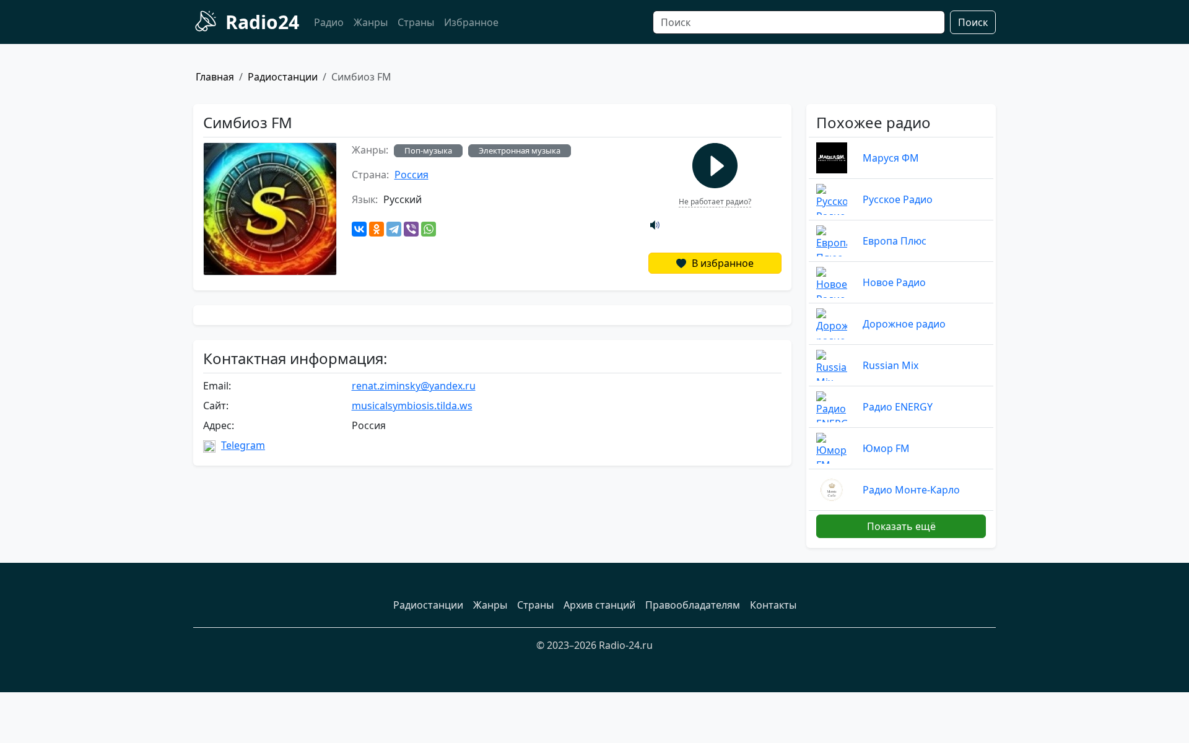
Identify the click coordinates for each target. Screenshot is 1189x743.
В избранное (721, 263)
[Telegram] (393, 229)
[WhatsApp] (428, 229)
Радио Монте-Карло (911, 490)
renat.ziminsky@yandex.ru (414, 386)
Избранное (471, 22)
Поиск (973, 22)
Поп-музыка (428, 150)
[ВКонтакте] (359, 229)
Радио (329, 22)
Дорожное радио (904, 324)
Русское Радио (898, 199)
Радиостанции (283, 77)
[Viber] (411, 229)
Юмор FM (886, 448)
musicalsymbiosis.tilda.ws (412, 405)
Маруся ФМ (891, 158)
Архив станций (599, 605)
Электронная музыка (519, 150)
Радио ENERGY (898, 407)
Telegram (243, 445)
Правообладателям (692, 605)
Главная (215, 77)
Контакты (773, 605)
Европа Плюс (894, 241)
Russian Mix (890, 365)
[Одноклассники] (376, 229)
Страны (416, 22)
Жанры (371, 22)
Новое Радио (894, 282)
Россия (411, 174)
